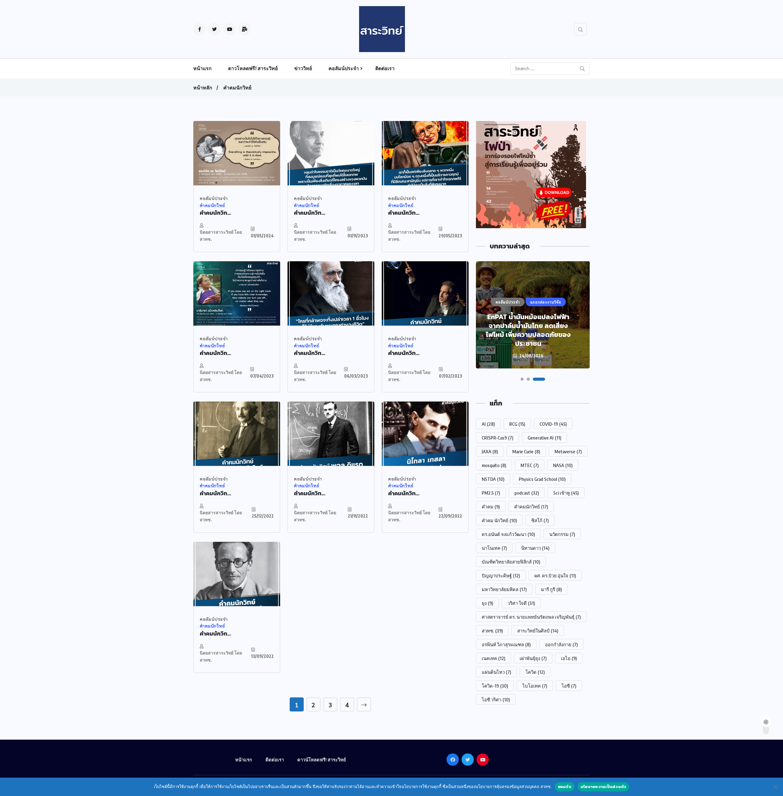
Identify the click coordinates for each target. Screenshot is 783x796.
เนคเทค (493, 658)
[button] (522, 379)
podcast (526, 493)
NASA (563, 465)
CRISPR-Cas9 (497, 437)
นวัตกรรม (562, 534)
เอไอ (569, 658)
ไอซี (569, 685)
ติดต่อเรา (385, 68)
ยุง (487, 603)
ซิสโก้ (540, 520)
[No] (775, 787)
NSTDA (493, 479)
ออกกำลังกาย (561, 644)
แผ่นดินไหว (496, 672)
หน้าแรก (202, 68)
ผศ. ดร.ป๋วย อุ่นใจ (555, 575)
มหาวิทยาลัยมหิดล (504, 589)
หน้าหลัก (202, 88)
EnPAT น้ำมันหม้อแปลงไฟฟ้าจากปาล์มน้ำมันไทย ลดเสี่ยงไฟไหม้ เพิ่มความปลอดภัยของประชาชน (528, 330)
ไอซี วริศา (496, 699)
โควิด (535, 672)
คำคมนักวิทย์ (237, 88)
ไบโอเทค (534, 685)
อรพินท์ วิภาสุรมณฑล (506, 644)
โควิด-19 (495, 685)
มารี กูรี (551, 589)
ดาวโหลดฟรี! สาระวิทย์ (253, 68)
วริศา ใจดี (521, 603)
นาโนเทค (494, 548)
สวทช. (492, 630)
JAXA (490, 451)
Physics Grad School (542, 479)
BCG (517, 424)
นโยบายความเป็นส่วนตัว (603, 787)
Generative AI (544, 437)
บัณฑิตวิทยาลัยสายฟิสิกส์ (511, 561)
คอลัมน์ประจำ (343, 68)
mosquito (494, 465)
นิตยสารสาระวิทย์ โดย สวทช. (221, 235)
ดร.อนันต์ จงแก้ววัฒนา (508, 534)
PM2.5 (491, 493)
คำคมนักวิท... (215, 213)
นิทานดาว (535, 548)
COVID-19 (553, 424)
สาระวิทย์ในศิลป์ (537, 630)
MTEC (530, 465)
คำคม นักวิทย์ (499, 520)
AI (488, 424)
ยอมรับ (564, 787)
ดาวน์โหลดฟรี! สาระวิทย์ (321, 759)
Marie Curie (526, 451)
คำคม (491, 506)
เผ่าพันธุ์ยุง (533, 658)
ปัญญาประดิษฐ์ (501, 575)
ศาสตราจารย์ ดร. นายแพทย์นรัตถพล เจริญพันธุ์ (531, 617)
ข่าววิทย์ (303, 68)
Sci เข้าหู (566, 493)
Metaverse (568, 451)
